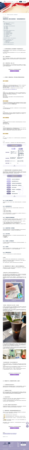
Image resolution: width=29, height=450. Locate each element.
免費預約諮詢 (23, 444)
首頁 (7, 1)
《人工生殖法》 (13, 86)
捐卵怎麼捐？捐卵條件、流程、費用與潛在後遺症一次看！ (11, 89)
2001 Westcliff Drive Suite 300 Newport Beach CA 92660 (11, 446)
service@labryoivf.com (12, 443)
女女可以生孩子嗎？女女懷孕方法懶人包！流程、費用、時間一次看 (9, 433)
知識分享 (15, 1)
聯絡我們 (21, 1)
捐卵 (3, 50)
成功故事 (17, 1)
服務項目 (18, 444)
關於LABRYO (18, 443)
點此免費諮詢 (14, 374)
